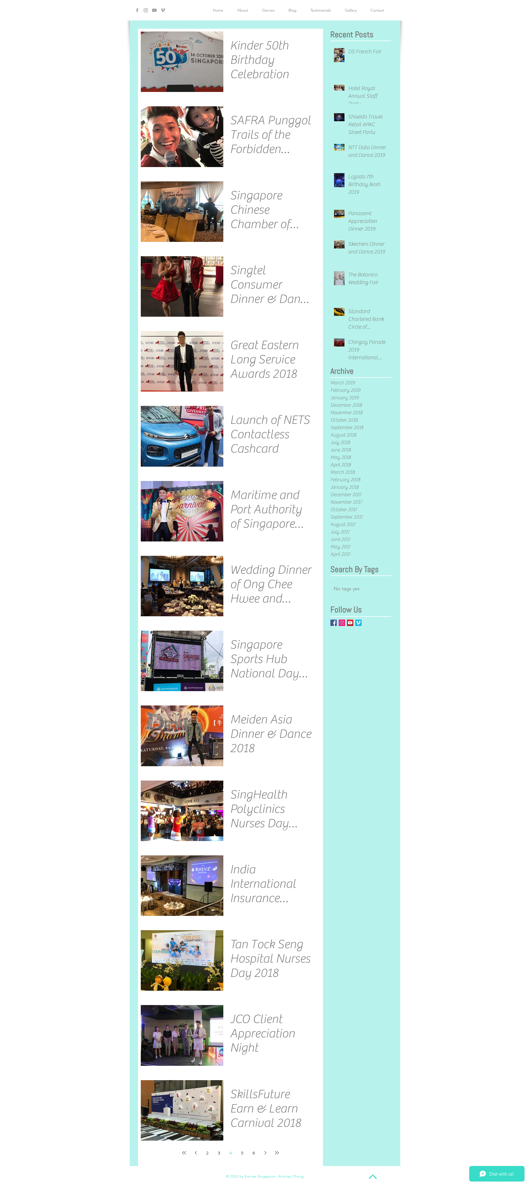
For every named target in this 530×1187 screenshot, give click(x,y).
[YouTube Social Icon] (350, 623)
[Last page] (277, 1153)
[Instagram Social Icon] (342, 623)
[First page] (184, 1153)
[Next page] (265, 1153)
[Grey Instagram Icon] (146, 10)
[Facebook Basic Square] (333, 623)
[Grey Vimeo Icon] (163, 10)
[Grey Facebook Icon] (137, 10)
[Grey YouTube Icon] (154, 10)
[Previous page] (196, 1153)
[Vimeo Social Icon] (358, 623)
